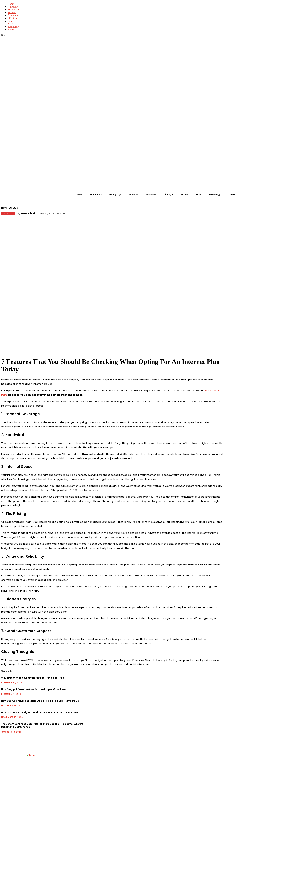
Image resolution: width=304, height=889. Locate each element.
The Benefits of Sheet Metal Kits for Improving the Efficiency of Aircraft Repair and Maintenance (42, 725)
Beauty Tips (14, 9)
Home (11, 4)
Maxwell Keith (29, 213)
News (10, 23)
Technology (13, 26)
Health (11, 21)
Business (12, 12)
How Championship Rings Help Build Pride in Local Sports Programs (40, 700)
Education (13, 15)
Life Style (12, 18)
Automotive (13, 6)
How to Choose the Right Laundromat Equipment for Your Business (39, 712)
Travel (11, 29)
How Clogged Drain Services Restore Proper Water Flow (33, 689)
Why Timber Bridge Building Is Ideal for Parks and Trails (32, 677)
